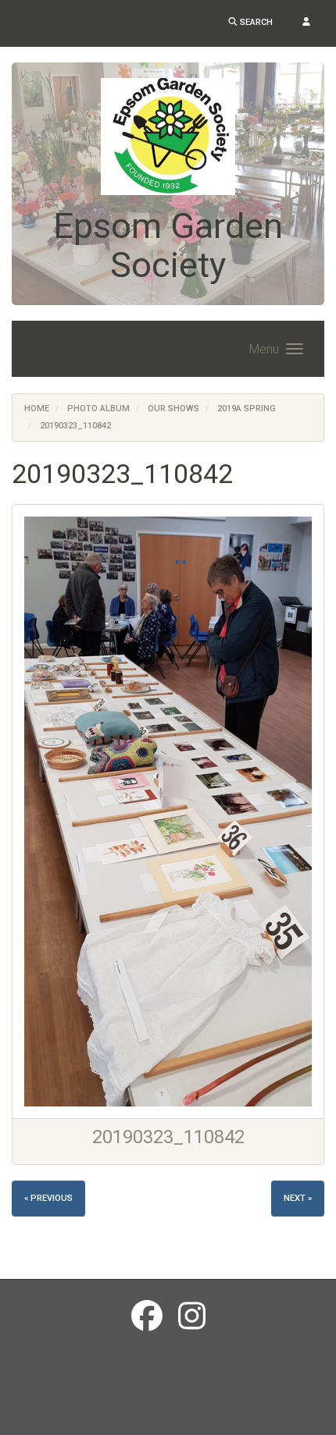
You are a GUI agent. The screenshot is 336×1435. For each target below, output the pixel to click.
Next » (298, 1198)
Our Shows (173, 408)
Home (36, 408)
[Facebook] (147, 1316)
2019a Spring (246, 408)
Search (255, 22)
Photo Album (98, 408)
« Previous (48, 1198)
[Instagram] (192, 1316)
